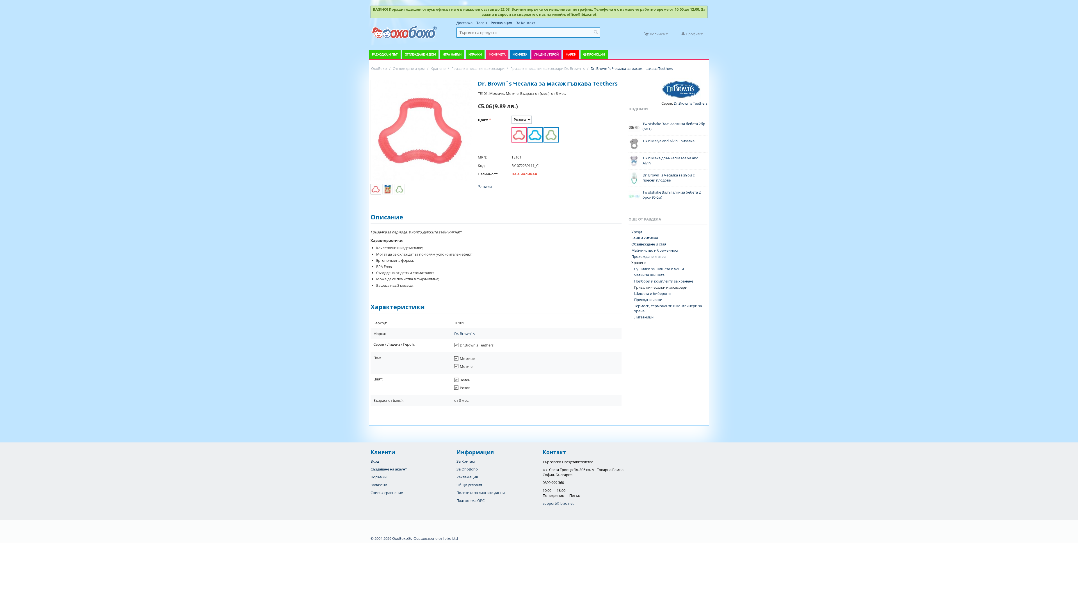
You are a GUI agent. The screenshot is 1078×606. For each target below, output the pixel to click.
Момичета (497, 54)
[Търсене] (596, 32)
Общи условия (469, 484)
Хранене (638, 262)
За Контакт (525, 22)
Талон (481, 22)
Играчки (475, 54)
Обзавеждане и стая (648, 244)
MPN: (482, 157)
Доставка (464, 22)
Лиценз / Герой (546, 54)
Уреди (636, 231)
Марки (571, 54)
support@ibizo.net (558, 503)
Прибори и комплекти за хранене (663, 281)
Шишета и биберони (652, 293)
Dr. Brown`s (464, 333)
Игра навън (452, 54)
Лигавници (644, 317)
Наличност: (488, 173)
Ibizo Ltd (450, 538)
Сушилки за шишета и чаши (659, 268)
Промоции (596, 54)
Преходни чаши (648, 299)
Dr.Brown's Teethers (690, 103)
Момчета (520, 54)
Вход (375, 461)
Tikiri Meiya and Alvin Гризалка (669, 140)
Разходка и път (385, 54)
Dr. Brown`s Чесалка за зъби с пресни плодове (669, 178)
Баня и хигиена (644, 237)
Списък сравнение (387, 492)
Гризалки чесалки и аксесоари (660, 287)
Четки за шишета (649, 274)
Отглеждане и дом (420, 54)
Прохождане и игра (648, 256)
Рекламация (501, 22)
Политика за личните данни (480, 492)
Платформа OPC (470, 500)
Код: (481, 165)
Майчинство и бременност (655, 250)
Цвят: (483, 119)
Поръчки (379, 476)
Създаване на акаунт (389, 469)
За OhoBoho (467, 469)
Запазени (379, 484)
